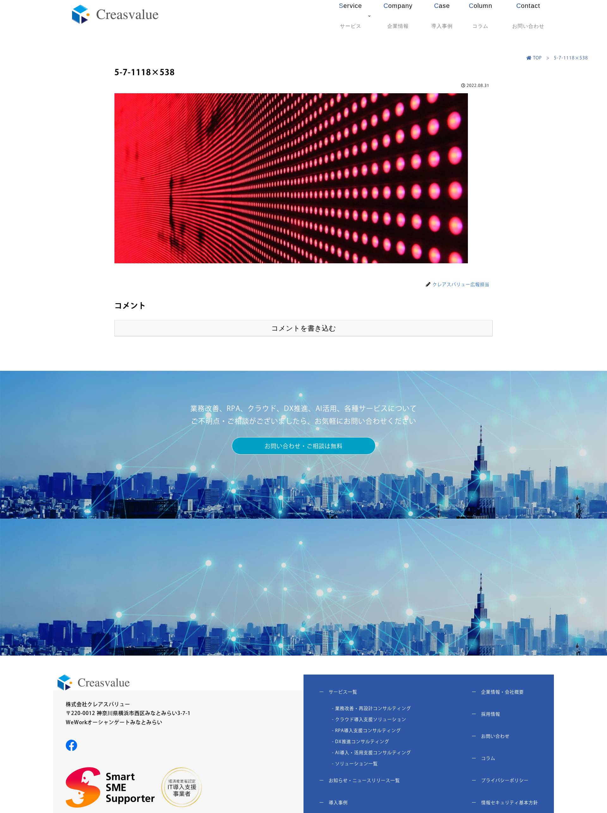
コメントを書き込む (303, 328)
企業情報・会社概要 (498, 692)
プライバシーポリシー (500, 780)
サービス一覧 (338, 692)
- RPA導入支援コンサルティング (366, 730)
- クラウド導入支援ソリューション (369, 719)
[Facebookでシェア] (71, 744)
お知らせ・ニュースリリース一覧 (359, 780)
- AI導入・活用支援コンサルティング (371, 752)
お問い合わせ (491, 736)
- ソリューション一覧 (355, 763)
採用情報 (486, 714)
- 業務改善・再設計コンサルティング (371, 708)
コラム (483, 758)
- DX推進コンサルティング (360, 741)
